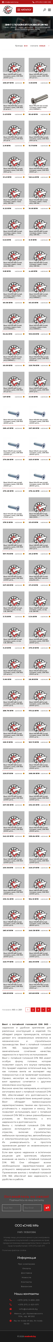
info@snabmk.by (11, 2)
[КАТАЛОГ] (19, 9)
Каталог (14, 27)
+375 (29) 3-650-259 (43, 2)
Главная (6, 27)
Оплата (26, 1268)
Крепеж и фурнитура (25, 27)
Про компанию (26, 1264)
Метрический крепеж (42, 27)
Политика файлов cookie (14, 1250)
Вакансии (26, 1286)
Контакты (26, 1282)
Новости (26, 1277)
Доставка (26, 1273)
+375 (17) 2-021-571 (28, 1304)
